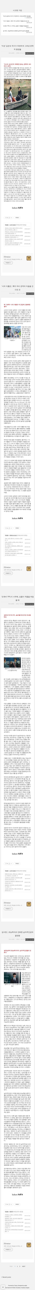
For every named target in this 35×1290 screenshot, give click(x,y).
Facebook (18, 1287)
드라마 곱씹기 (13, 225)
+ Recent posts (6, 1277)
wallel (25, 1285)
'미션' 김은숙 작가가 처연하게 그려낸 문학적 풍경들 (17, 16)
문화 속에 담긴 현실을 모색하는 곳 (13, 259)
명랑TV (11, 1211)
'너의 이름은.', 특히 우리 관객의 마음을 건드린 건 (16, 21)
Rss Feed (7, 1287)
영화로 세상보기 (13, 535)
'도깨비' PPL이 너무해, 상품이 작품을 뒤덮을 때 (15, 26)
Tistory (15, 1285)
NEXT (23, 1266)
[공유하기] (9, 217)
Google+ (27, 1287)
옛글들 (6, 225)
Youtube (23, 1287)
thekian (7, 257)
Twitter (13, 1287)
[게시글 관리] (11, 217)
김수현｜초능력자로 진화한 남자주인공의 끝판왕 (16, 31)
